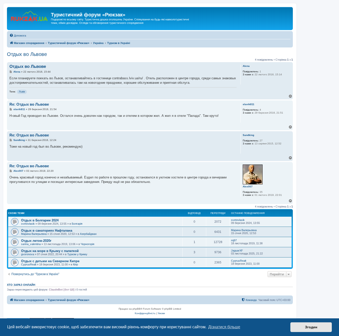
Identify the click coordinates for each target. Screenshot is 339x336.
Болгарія (77, 223)
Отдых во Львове (27, 54)
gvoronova (27, 254)
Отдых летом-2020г (36, 241)
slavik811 (248, 104)
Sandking (248, 135)
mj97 (234, 240)
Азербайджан (88, 233)
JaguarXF (237, 250)
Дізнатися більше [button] (224, 327)
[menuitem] (17, 36)
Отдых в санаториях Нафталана (46, 230)
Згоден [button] (311, 327)
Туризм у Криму (77, 254)
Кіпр (75, 264)
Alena (246, 66)
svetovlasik (28, 223)
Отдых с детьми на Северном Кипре (50, 261)
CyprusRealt (28, 264)
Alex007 (248, 186)
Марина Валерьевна (34, 233)
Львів (22, 91)
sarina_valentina (31, 244)
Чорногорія (87, 244)
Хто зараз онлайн (21, 284)
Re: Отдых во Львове (29, 104)
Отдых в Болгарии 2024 (40, 220)
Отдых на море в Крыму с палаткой (50, 251)
